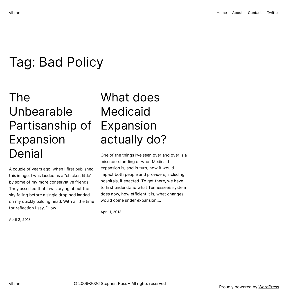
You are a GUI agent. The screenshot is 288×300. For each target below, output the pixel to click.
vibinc (14, 12)
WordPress (269, 286)
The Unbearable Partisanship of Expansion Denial (50, 125)
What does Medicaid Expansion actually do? (133, 118)
